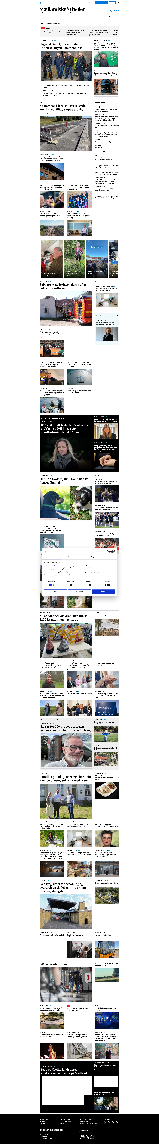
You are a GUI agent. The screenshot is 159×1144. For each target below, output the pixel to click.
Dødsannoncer (101, 16)
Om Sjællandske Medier (86, 1119)
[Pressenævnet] (87, 1136)
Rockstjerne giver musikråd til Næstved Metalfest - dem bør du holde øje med (52, 187)
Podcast (50, 421)
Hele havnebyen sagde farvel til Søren (105, 749)
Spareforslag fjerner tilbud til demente (107, 664)
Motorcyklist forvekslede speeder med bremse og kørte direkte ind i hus (50, 33)
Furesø (69, 183)
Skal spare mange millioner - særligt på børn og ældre (78, 1035)
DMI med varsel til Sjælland (99, 31)
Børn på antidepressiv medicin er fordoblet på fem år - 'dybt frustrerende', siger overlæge (105, 448)
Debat (89, 16)
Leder (104, 320)
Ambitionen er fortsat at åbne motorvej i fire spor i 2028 (52, 215)
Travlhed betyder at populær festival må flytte (51, 1035)
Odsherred (97, 114)
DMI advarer (99, 147)
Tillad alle (103, 591)
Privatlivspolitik (84, 1121)
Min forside (57, 16)
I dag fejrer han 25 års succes (106, 46)
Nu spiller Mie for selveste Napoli (106, 723)
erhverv (103, 123)
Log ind (112, 3)
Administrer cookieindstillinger (88, 1123)
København (98, 145)
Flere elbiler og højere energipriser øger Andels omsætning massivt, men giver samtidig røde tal (52, 529)
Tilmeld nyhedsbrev (65, 1121)
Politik (104, 170)
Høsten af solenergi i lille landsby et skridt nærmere (105, 1093)
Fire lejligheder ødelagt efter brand (106, 1009)
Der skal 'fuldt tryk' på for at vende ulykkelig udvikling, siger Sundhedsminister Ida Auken (65, 429)
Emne (74, 16)
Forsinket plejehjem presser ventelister (106, 616)
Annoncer (43, 1123)
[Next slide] (117, 259)
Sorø (96, 821)
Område (66, 16)
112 (73, 28)
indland (104, 145)
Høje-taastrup (44, 154)
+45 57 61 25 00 (49, 1138)
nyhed (102, 139)
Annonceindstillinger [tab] (89, 557)
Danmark (97, 155)
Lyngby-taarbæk (71, 1032)
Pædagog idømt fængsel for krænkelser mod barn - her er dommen (79, 364)
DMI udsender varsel (54, 964)
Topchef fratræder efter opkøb (52, 935)
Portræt (50, 1066)
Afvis (55, 591)
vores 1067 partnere (53, 565)
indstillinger (110, 571)
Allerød (42, 691)
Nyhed (105, 40)
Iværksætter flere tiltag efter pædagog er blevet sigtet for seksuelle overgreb (78, 187)
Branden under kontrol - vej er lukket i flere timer (106, 110)
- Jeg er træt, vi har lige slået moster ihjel (106, 75)
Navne (103, 1032)
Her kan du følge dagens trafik (78, 1009)
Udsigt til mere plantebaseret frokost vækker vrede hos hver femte (107, 778)
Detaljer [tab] (70, 557)
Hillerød (42, 388)
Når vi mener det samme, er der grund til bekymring (106, 323)
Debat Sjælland (107, 286)
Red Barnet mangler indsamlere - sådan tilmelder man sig (78, 937)
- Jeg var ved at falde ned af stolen (105, 854)
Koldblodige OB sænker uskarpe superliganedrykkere (106, 166)
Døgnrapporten (50, 28)
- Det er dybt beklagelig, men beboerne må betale (52, 364)
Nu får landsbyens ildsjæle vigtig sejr (52, 1009)
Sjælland (68, 28)
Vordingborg (97, 1062)
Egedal (96, 719)
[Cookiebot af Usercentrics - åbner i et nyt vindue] (107, 551)
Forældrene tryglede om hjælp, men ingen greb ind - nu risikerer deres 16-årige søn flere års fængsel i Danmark (52, 855)
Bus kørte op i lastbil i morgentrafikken (103, 936)
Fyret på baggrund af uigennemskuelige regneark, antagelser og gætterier (50, 665)
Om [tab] (107, 557)
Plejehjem (50, 40)
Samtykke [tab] (51, 557)
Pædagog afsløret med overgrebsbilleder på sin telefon (74, 33)
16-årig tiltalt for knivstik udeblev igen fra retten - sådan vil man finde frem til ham (52, 159)
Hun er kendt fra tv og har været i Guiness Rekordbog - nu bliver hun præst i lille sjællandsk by (107, 118)
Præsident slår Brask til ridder (79, 693)
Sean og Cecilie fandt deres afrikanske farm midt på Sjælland (64, 1071)
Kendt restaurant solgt (103, 142)
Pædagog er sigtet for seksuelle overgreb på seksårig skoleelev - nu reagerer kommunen (106, 134)
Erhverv (82, 16)
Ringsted (43, 40)
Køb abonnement (101, 3)
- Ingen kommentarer (61, 46)
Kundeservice (44, 1119)
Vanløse (97, 1005)
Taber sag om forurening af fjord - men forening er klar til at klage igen (52, 393)
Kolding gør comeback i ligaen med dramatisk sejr (106, 190)
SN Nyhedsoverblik (45, 16)
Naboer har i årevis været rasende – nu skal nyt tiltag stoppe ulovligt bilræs (64, 109)
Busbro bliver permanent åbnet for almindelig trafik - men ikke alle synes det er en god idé (106, 181)
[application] (52, 259)
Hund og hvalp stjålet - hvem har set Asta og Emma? (64, 481)
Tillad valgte (79, 591)
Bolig (47, 773)
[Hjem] (41, 3)
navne (103, 114)
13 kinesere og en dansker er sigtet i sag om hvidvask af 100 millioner (106, 695)
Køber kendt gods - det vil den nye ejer (107, 126)
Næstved (96, 70)
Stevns (69, 360)
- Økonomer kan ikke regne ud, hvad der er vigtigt (78, 666)
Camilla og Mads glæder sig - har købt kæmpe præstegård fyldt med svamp (65, 779)
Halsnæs (96, 745)
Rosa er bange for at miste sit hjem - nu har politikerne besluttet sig (51, 826)
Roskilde (69, 211)
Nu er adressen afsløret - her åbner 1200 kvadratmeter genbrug (63, 618)
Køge (41, 102)
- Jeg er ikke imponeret (106, 825)
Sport (110, 16)
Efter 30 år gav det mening (79, 216)
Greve (43, 28)
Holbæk (97, 107)
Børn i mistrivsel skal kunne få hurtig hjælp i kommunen (105, 420)
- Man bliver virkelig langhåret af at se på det (51, 335)
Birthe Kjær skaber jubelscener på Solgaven (107, 197)
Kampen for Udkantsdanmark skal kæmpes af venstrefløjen (106, 289)
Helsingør (43, 723)
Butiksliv (48, 612)
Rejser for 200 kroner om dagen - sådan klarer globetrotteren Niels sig (66, 728)
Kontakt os (63, 1123)
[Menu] (118, 2)
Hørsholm (70, 388)
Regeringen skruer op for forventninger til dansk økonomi (106, 173)
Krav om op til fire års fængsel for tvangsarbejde (79, 392)
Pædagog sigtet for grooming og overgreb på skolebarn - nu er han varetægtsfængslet (63, 887)
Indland (104, 773)
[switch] (70, 585)
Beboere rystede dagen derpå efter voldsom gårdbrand (63, 286)
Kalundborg (43, 211)
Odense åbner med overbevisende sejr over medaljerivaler (107, 159)
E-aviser (91, 3)
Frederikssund (98, 40)
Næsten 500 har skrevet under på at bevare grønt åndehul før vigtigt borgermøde (52, 695)
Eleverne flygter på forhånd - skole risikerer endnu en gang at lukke (79, 854)
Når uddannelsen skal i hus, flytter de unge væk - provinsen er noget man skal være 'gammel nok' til (105, 1068)
